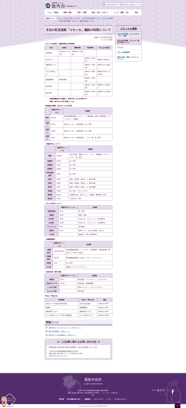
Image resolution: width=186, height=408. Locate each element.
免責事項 (87, 399)
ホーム (60, 18)
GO (139, 4)
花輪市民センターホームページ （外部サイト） (64, 328)
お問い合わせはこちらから (58, 356)
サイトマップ (98, 399)
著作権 (61, 399)
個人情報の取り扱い (74, 399)
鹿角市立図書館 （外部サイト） (59, 331)
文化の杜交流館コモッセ (91, 18)
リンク (108, 399)
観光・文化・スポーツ (72, 18)
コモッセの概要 (107, 18)
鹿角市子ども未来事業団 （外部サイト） (62, 335)
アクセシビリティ (120, 399)
